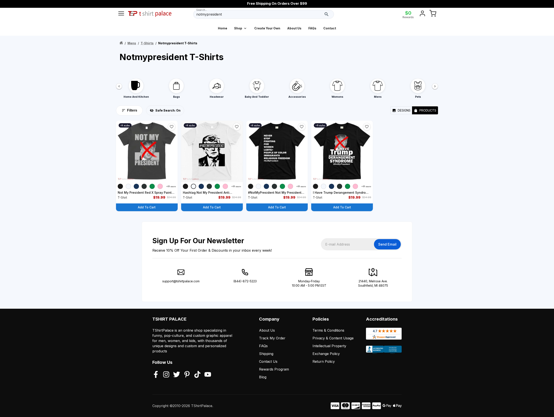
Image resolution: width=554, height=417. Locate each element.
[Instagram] (166, 375)
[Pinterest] (187, 375)
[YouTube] (207, 375)
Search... (201, 9)
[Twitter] (176, 375)
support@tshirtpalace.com (181, 281)
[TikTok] (197, 375)
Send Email (387, 244)
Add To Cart (147, 207)
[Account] (422, 14)
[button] (171, 126)
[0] (433, 14)
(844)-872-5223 (245, 281)
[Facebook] (155, 375)
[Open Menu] (121, 14)
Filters (132, 110)
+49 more (171, 186)
